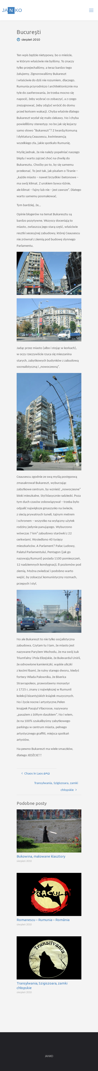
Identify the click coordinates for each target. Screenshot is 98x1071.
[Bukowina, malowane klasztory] (49, 831)
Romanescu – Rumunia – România (43, 920)
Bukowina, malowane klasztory (41, 856)
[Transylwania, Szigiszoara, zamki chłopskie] (49, 958)
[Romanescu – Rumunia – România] (49, 894)
